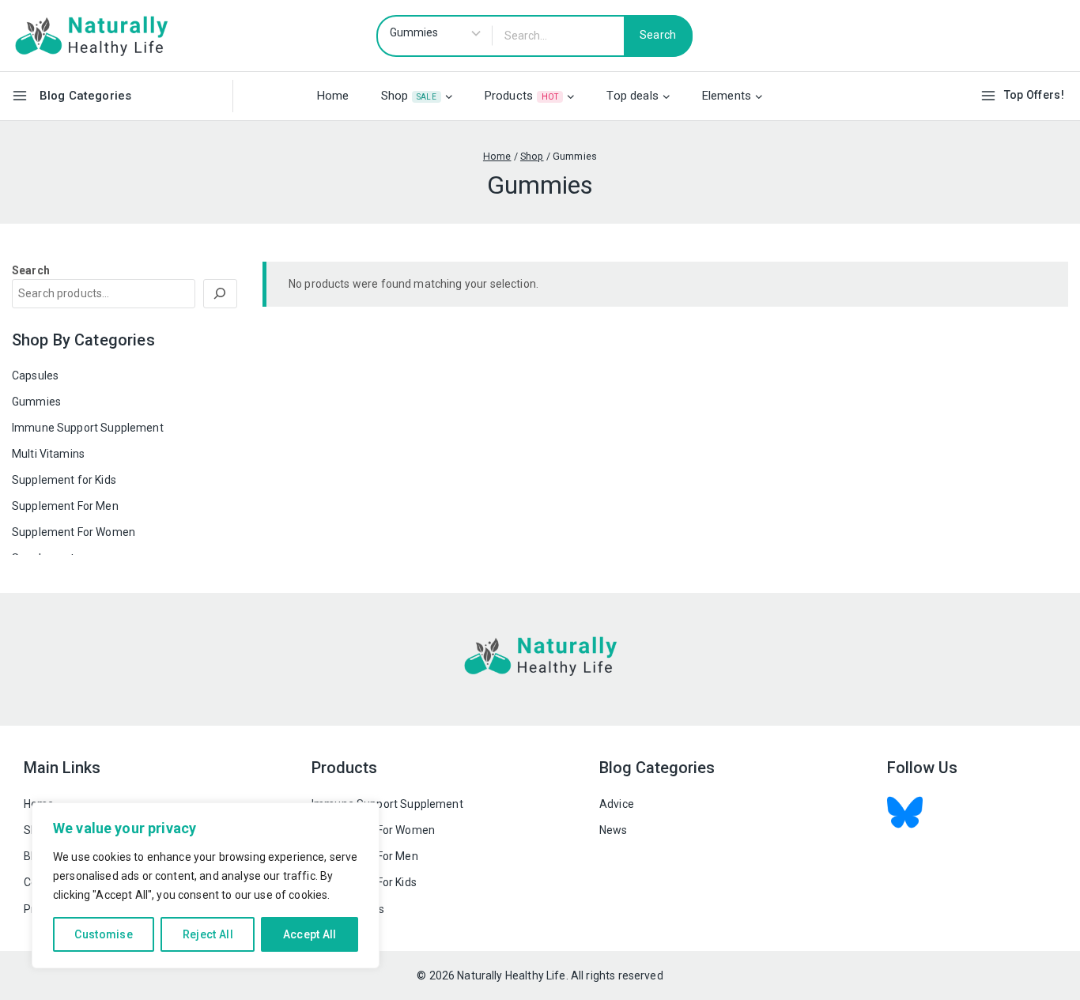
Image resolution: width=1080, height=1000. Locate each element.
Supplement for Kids (64, 480)
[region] (206, 885)
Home (333, 96)
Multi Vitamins (48, 453)
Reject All (208, 934)
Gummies (36, 401)
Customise (103, 934)
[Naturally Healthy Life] (91, 35)
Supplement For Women (73, 532)
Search (31, 270)
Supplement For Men (65, 506)
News (613, 830)
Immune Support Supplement (88, 427)
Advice (616, 804)
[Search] (220, 293)
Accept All (310, 934)
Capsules (35, 375)
